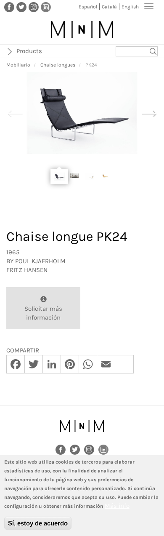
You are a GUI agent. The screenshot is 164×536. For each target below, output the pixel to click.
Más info (117, 505)
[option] (82, 113)
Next (149, 112)
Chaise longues (57, 65)
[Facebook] (9, 7)
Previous (15, 112)
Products (29, 51)
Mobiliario (18, 65)
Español (88, 7)
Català (109, 7)
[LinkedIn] (46, 7)
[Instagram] (34, 7)
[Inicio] (82, 29)
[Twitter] (21, 7)
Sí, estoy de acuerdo (38, 523)
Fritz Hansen (27, 270)
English (130, 7)
